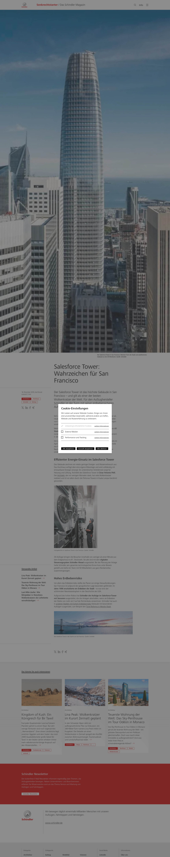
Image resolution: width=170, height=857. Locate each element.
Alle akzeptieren (68, 449)
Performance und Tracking (75, 438)
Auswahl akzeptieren (85, 449)
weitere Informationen (101, 426)
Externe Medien (71, 432)
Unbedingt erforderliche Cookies (78, 426)
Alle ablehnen (102, 449)
